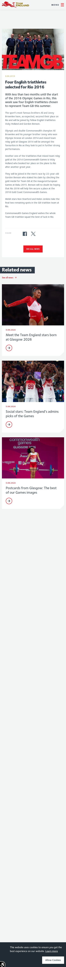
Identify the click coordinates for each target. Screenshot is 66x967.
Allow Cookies (53, 960)
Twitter (33, 234)
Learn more (51, 951)
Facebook (25, 234)
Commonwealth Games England (15, 5)
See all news (33, 249)
